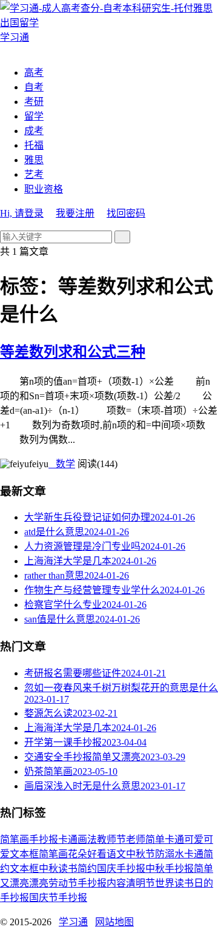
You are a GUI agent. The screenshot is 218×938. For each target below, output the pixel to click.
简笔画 (14, 839)
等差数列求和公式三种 (72, 352)
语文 (116, 854)
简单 (155, 839)
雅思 (34, 160)
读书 (68, 868)
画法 (87, 839)
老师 (135, 839)
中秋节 (140, 854)
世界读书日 (179, 883)
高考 (34, 72)
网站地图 (114, 922)
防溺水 (169, 854)
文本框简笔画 (39, 854)
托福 (34, 145)
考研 (34, 101)
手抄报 (43, 839)
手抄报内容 (102, 883)
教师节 (111, 839)
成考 (34, 131)
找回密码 (126, 213)
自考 (34, 87)
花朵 (77, 854)
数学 (61, 464)
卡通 (68, 839)
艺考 (34, 174)
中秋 (48, 868)
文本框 (24, 868)
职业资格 (43, 189)
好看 (97, 854)
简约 (87, 868)
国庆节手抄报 (58, 897)
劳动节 (63, 883)
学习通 (73, 922)
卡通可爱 (184, 839)
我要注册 (75, 213)
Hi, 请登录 (22, 213)
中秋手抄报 (169, 868)
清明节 (140, 883)
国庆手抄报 (121, 868)
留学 (34, 116)
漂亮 (38, 883)
